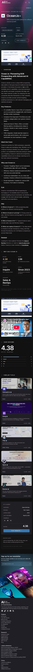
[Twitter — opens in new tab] (2, 43)
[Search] (25, 2)
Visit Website (21, 40)
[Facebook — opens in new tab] (8, 43)
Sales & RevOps (19, 7)
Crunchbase (24, 245)
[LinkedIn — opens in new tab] (5, 43)
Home (2, 7)
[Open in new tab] (30, 40)
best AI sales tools (24, 243)
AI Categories (10, 7)
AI (23, 87)
